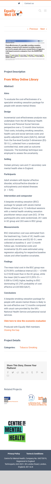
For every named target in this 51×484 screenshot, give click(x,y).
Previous (34, 29)
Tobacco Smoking (28, 347)
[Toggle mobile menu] (45, 10)
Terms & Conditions (34, 454)
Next (42, 29)
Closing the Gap (11, 330)
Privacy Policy (14, 454)
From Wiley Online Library (21, 79)
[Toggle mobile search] (40, 10)
